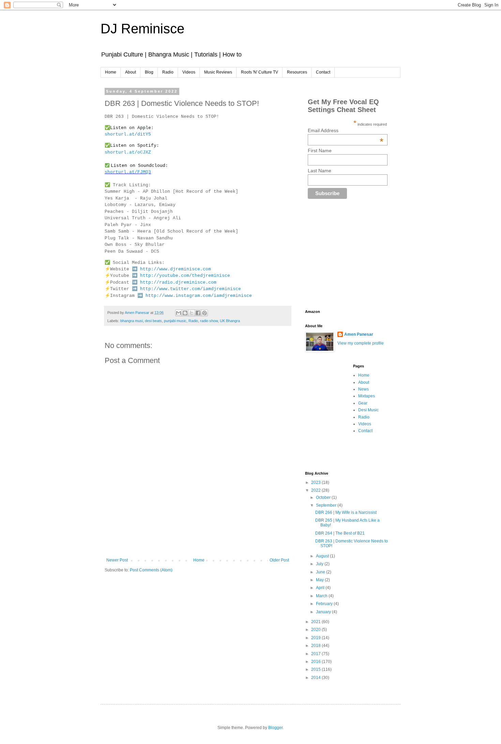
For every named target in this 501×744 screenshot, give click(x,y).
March (322, 595)
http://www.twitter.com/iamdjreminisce (190, 288)
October (324, 497)
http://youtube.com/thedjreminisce (185, 275)
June (321, 572)
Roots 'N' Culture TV (259, 72)
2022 (316, 490)
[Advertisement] (229, 534)
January (324, 612)
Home (110, 72)
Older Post (279, 560)
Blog (149, 72)
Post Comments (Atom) (151, 570)
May (320, 579)
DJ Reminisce (142, 28)
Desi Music (368, 410)
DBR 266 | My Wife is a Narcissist (346, 512)
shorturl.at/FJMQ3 (128, 172)
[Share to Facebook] (198, 313)
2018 (316, 645)
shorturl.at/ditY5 (128, 134)
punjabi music (175, 321)
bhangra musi (131, 321)
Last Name (319, 170)
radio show (209, 321)
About (130, 72)
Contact (323, 72)
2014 (316, 677)
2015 (316, 669)
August (323, 556)
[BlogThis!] (185, 313)
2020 (316, 629)
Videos (188, 72)
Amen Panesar (358, 334)
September (326, 505)
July (320, 563)
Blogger (275, 727)
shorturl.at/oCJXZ (128, 152)
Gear (362, 403)
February (325, 603)
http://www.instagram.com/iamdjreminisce (199, 295)
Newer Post (117, 560)
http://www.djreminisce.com (175, 269)
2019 (316, 637)
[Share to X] (191, 313)
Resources (297, 72)
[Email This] (178, 313)
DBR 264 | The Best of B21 (340, 533)
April (320, 587)
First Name (320, 150)
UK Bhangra (230, 321)
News (363, 389)
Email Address (346, 130)
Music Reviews (218, 72)
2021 (316, 621)
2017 (316, 653)
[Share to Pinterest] (204, 313)
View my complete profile (360, 343)
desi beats (153, 321)
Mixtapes (366, 396)
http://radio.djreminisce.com (178, 282)
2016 (316, 661)
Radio (167, 72)
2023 (316, 482)
